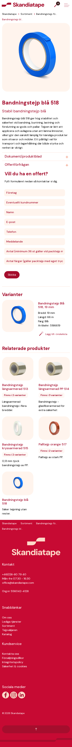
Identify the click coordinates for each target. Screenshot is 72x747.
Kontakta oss (10, 654)
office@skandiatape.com (18, 583)
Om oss (7, 617)
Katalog (7, 634)
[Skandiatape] (30, 5)
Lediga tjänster (11, 621)
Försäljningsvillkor (13, 658)
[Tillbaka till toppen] (36, 729)
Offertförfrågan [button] (17, 164)
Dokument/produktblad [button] (23, 156)
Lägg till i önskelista (56, 334)
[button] (36, 57)
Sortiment (8, 626)
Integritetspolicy (12, 662)
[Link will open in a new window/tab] (5, 695)
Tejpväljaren (9, 630)
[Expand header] (67, 5)
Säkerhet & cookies (14, 666)
